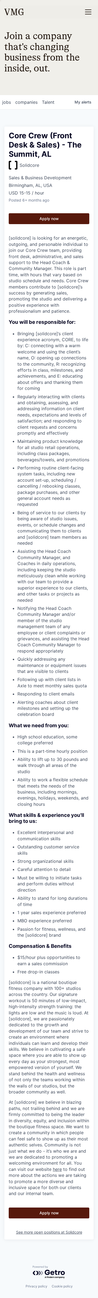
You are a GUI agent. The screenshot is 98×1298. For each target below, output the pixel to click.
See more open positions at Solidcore (49, 1232)
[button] (88, 12)
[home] (14, 12)
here (57, 1169)
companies (26, 102)
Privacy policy (36, 1286)
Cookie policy (62, 1286)
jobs (6, 102)
